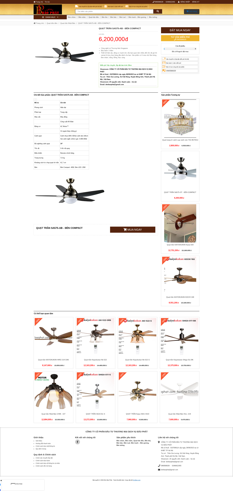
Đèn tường (153, 17)
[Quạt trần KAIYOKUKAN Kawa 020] (180, 229)
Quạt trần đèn (94, 17)
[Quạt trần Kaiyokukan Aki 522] (95, 343)
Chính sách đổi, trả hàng (44, 466)
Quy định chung (41, 449)
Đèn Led (122, 17)
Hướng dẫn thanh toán (43, 443)
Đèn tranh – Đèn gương (137, 17)
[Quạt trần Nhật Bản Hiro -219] (179, 397)
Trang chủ (39, 2)
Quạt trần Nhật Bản (67, 23)
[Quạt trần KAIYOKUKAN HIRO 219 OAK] (53, 343)
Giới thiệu (39, 441)
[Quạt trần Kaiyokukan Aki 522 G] (137, 343)
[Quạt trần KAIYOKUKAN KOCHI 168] (180, 281)
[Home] (54, 9)
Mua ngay (134, 229)
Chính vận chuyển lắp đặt (44, 458)
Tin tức (47, 2)
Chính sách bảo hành (43, 460)
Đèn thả (104, 17)
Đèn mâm (82, 17)
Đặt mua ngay (180, 30)
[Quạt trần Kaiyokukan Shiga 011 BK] (179, 343)
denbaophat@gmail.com (169, 470)
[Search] (157, 11)
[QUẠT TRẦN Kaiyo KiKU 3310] (137, 397)
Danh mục (50, 17)
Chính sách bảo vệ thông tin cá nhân (48, 463)
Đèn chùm (72, 17)
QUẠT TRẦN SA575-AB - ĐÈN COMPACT (94, 23)
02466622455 (170, 2)
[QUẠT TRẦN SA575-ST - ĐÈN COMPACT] (180, 176)
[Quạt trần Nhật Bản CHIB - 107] (53, 397)
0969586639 (159, 2)
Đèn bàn (113, 17)
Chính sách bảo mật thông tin (45, 446)
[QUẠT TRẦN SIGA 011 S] (95, 397)
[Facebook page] (77, 442)
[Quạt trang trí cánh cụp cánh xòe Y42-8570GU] (180, 124)
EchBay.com (136, 480)
